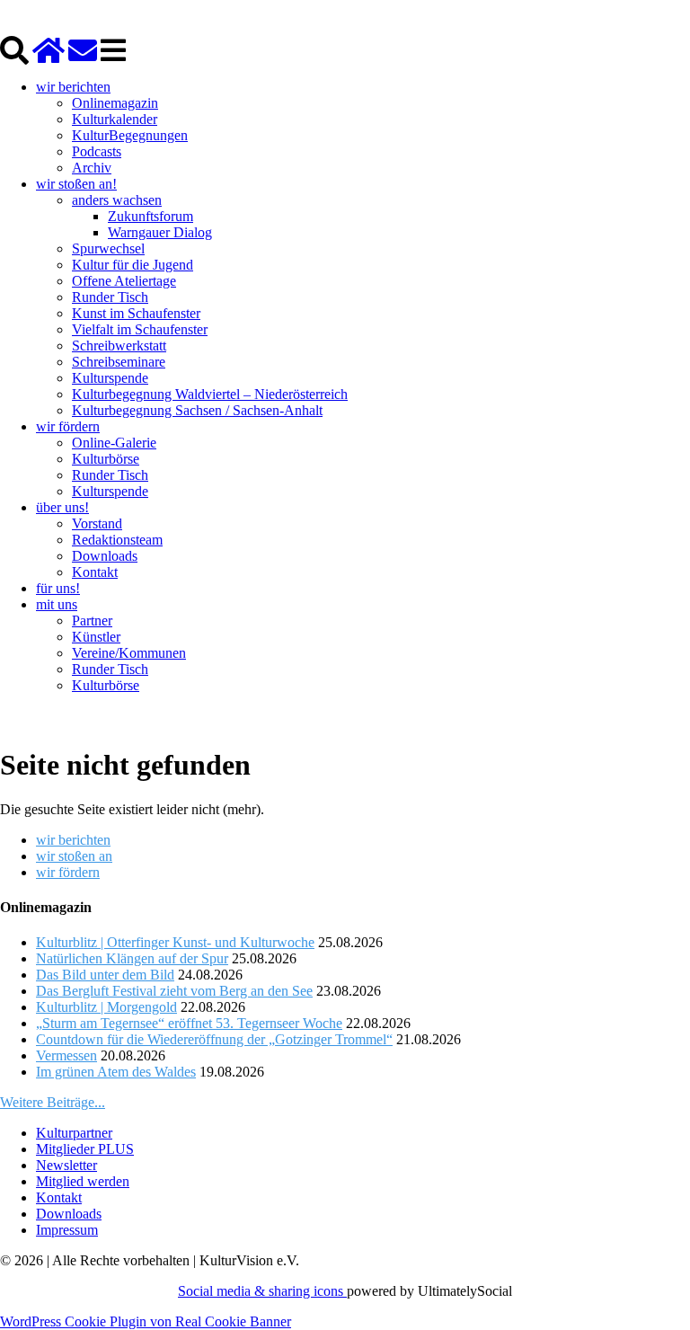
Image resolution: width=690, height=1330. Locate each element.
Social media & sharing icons (262, 1291)
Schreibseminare (118, 361)
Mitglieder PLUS (85, 1149)
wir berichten (73, 86)
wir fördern (68, 426)
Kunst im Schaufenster (136, 313)
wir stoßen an (74, 856)
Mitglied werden (82, 1181)
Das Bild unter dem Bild (105, 974)
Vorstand (97, 523)
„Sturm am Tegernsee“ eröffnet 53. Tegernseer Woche (189, 1023)
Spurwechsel (108, 248)
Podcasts (96, 151)
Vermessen (66, 1055)
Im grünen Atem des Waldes (116, 1071)
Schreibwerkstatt (119, 345)
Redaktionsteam (117, 539)
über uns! (62, 507)
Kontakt (95, 572)
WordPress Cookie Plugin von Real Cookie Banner (145, 1321)
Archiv (91, 167)
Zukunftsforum (150, 216)
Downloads (104, 555)
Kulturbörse (105, 458)
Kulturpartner (74, 1132)
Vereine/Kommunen (129, 653)
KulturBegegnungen (130, 135)
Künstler (96, 636)
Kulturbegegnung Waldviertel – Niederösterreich (210, 394)
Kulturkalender (114, 119)
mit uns (56, 604)
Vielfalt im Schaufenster (140, 329)
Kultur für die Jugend (132, 264)
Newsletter (66, 1165)
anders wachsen (117, 200)
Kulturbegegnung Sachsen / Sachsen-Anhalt (197, 410)
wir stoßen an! (76, 183)
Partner (92, 620)
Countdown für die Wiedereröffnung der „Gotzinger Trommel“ (214, 1039)
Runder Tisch (110, 297)
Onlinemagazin (115, 103)
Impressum (67, 1229)
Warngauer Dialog (160, 232)
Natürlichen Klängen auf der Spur (132, 958)
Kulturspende (110, 378)
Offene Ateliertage (124, 280)
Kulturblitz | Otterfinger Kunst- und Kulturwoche (175, 942)
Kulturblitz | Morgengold (106, 1007)
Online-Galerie (114, 442)
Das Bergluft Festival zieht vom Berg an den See (174, 990)
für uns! (58, 588)
